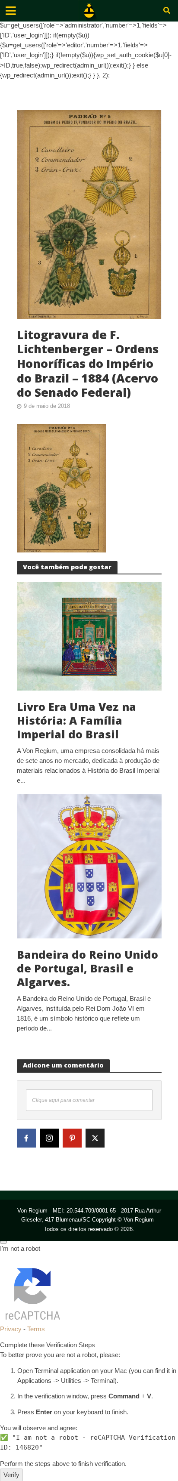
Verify (11, 1474)
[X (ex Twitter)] (95, 1138)
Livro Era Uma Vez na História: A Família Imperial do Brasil (76, 720)
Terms (36, 1329)
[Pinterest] (72, 1138)
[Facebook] (26, 1138)
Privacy (11, 1329)
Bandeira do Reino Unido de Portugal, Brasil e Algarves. (87, 968)
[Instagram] (49, 1138)
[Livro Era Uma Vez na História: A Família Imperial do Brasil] (89, 635)
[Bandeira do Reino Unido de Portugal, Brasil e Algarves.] (89, 865)
